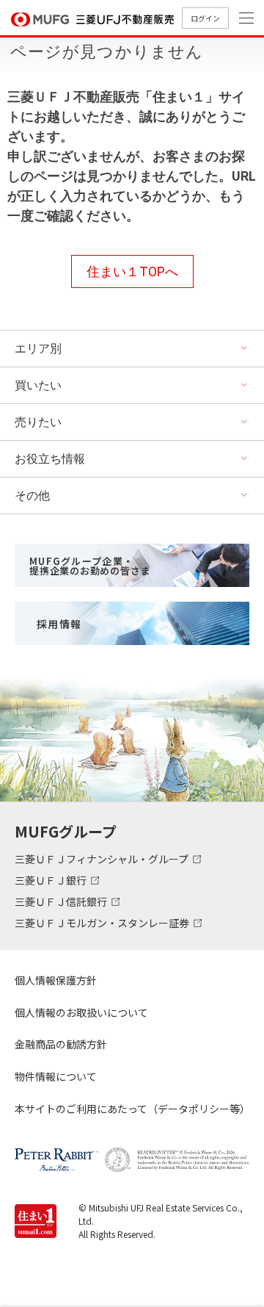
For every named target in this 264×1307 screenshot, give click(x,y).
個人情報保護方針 (56, 980)
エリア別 (38, 348)
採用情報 (59, 623)
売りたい (38, 422)
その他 (32, 495)
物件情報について (56, 1076)
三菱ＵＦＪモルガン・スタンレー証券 (103, 923)
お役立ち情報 (50, 459)
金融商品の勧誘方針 (61, 1044)
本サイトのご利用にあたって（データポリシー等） (132, 1108)
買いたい (38, 385)
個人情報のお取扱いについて (81, 1012)
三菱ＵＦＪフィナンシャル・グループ (103, 859)
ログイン (205, 18)
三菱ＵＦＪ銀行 (52, 880)
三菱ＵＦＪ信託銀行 (62, 901)
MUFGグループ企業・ (89, 565)
